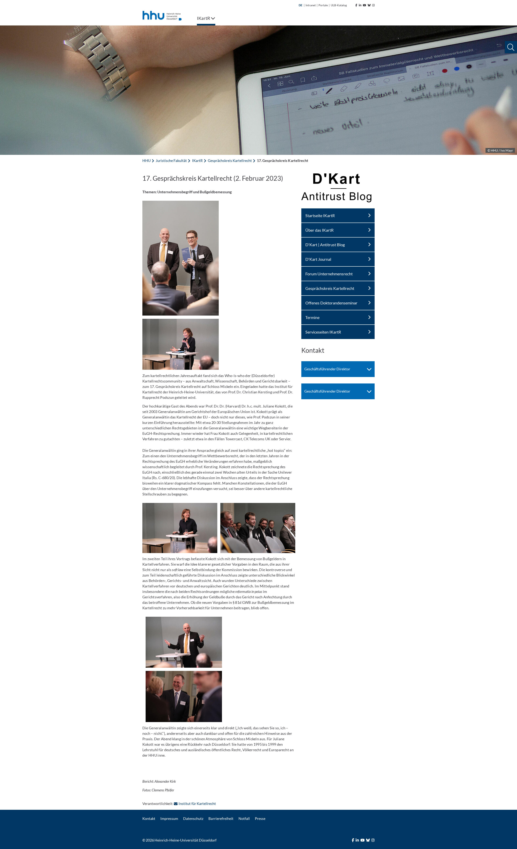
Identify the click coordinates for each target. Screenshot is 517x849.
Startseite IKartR (320, 215)
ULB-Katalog (339, 5)
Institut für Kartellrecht (197, 803)
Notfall (244, 818)
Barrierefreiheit (220, 818)
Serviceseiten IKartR (323, 331)
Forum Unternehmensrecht (329, 273)
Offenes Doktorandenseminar (331, 302)
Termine (312, 317)
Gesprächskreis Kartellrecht (230, 160)
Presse (260, 818)
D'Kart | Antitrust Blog (325, 244)
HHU (146, 160)
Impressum (169, 818)
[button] (511, 47)
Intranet (311, 5)
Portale (323, 5)
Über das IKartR (319, 230)
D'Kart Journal (318, 259)
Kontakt (148, 818)
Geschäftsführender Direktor (327, 369)
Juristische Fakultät (171, 160)
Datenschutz (193, 818)
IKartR (197, 160)
